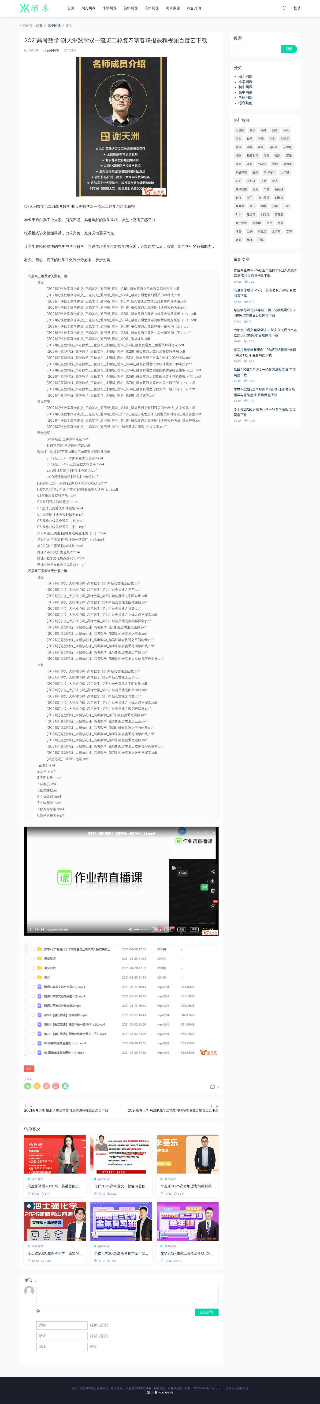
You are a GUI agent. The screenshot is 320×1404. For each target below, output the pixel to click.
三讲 (250, 231)
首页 (70, 8)
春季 (261, 138)
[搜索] (284, 8)
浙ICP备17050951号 (160, 1392)
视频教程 (252, 155)
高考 (264, 130)
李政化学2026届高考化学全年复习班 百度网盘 (119, 1254)
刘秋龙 (279, 197)
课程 (250, 164)
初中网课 (131, 8)
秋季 (250, 138)
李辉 (289, 231)
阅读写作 (269, 172)
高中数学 (241, 223)
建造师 (251, 214)
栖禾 (34, 8)
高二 (252, 206)
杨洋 (250, 239)
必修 (261, 239)
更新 (255, 189)
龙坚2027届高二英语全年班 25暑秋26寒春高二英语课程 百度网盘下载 (186, 1254)
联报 (238, 197)
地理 (238, 155)
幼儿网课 (89, 8)
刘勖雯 (285, 138)
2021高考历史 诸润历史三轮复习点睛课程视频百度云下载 (66, 1110)
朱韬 (238, 180)
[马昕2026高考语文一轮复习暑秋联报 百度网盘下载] (121, 1154)
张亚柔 (262, 231)
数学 (29, 1068)
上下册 (276, 231)
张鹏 (238, 239)
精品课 (279, 189)
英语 (275, 130)
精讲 (278, 155)
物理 (286, 130)
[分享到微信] (27, 1086)
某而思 (287, 164)
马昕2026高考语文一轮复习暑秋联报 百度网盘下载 (119, 1187)
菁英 (238, 147)
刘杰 (275, 180)
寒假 (275, 164)
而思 (269, 223)
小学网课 (110, 8)
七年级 (285, 172)
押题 (238, 231)
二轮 (266, 189)
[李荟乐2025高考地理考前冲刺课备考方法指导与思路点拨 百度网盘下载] (188, 1154)
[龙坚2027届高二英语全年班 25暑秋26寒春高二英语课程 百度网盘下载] (188, 1221)
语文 (238, 138)
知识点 (262, 164)
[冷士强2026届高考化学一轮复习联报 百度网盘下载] (55, 1221)
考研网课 (173, 8)
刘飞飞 (265, 214)
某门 (250, 197)
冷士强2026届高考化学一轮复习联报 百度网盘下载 (53, 1254)
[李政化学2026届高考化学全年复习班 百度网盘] (121, 1221)
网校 (250, 147)
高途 (289, 155)
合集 (238, 164)
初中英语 (263, 197)
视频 (255, 172)
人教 (264, 180)
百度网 (240, 130)
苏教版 (279, 214)
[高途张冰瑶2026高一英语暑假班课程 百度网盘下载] (55, 1154)
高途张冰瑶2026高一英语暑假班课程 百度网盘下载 (53, 1187)
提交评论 (206, 1312)
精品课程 (241, 172)
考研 (261, 147)
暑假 (266, 155)
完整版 (251, 180)
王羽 (286, 206)
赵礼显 (273, 147)
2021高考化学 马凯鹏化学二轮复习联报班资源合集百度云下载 (173, 1110)
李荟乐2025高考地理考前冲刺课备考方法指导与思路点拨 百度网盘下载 (187, 1187)
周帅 (264, 206)
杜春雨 (257, 223)
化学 (272, 138)
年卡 (238, 214)
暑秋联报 (241, 189)
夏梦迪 (240, 206)
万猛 (275, 206)
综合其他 (194, 8)
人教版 (287, 147)
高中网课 (152, 8)
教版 (280, 223)
